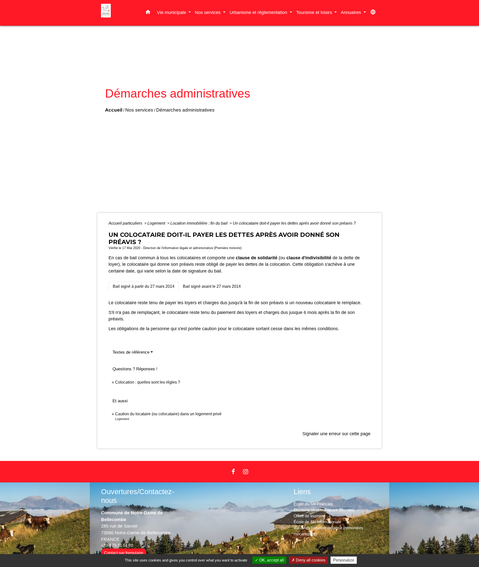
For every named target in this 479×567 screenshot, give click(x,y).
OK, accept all (271, 560)
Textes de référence (131, 352)
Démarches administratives (185, 110)
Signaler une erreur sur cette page (336, 433)
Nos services (139, 110)
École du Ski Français (313, 504)
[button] (148, 13)
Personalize (343, 560)
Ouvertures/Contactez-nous (137, 496)
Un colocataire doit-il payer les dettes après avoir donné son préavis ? (294, 223)
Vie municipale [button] (172, 12)
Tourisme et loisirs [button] (314, 12)
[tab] (144, 286)
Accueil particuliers (126, 223)
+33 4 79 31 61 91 (117, 545)
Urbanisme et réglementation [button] (259, 12)
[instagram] (246, 471)
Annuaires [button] (351, 12)
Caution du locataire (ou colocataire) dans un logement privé (168, 414)
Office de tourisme (310, 516)
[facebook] (233, 471)
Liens (302, 492)
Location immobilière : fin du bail (199, 223)
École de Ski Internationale (317, 522)
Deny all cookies (310, 560)
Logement (156, 223)
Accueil (113, 110)
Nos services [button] (208, 12)
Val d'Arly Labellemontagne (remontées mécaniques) (328, 531)
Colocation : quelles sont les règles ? (147, 382)
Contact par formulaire (123, 553)
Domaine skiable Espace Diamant (324, 510)
